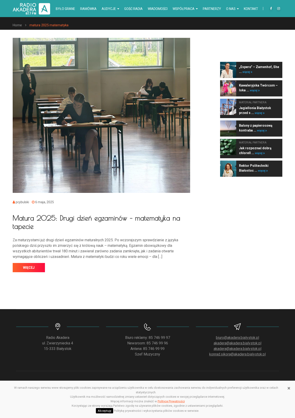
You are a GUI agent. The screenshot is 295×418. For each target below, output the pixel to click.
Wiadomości (158, 9)
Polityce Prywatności (171, 401)
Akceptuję (104, 410)
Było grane (65, 9)
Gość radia (133, 9)
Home (17, 25)
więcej (29, 267)
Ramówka (88, 9)
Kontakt (251, 9)
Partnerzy (212, 9)
